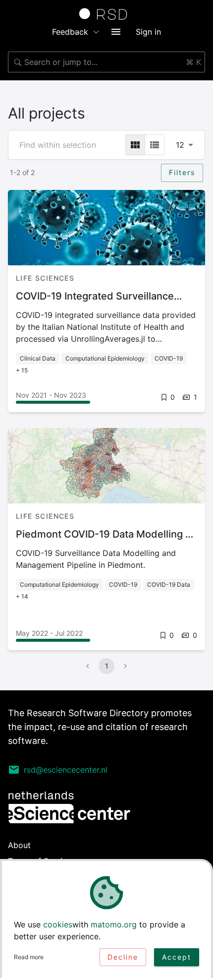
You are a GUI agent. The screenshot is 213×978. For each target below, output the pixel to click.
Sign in (148, 32)
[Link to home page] (106, 14)
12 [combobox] (180, 145)
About (19, 845)
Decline (122, 957)
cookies (57, 924)
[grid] (135, 144)
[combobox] (106, 62)
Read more (29, 957)
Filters (182, 172)
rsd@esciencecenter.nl (65, 770)
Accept (176, 957)
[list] (154, 144)
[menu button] (116, 32)
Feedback (70, 32)
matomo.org (114, 924)
